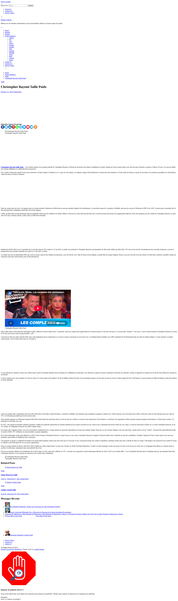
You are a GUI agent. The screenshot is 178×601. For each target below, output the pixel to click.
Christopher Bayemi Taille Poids (12, 167)
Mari (10, 56)
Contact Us (8, 11)
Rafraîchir (4, 597)
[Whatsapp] (17, 127)
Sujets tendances (10, 36)
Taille (2, 82)
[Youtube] (28, 127)
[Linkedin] (10, 127)
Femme (11, 45)
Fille (10, 49)
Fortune (11, 51)
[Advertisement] (89, 108)
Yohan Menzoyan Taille (9, 475)
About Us (8, 9)
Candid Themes (39, 549)
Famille (11, 47)
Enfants (7, 32)
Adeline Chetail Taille (8, 490)
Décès (11, 43)
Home (7, 30)
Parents (7, 34)
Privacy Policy (9, 13)
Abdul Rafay (17, 92)
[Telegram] (31, 127)
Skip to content (6, 2)
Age (10, 41)
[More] (35, 127)
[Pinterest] (13, 127)
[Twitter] (6, 127)
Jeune (11, 54)
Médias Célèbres (6, 20)
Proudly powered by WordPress (11, 549)
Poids (11, 60)
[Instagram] (20, 127)
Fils (10, 40)
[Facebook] (2, 127)
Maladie (11, 53)
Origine (11, 58)
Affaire (11, 38)
